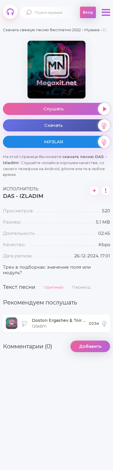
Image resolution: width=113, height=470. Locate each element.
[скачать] (104, 323)
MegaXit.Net (10, 11)
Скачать (53, 125)
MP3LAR (53, 141)
